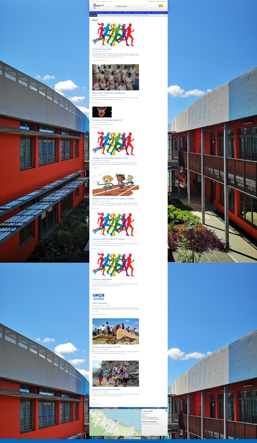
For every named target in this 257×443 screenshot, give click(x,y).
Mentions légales (163, 441)
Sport (149, 12)
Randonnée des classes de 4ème (106, 389)
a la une (104, 60)
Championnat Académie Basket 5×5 (107, 120)
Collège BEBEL (105, 51)
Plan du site (158, 441)
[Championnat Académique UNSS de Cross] (115, 143)
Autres (110, 1)
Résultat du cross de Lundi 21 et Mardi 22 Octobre (113, 199)
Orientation (142, 12)
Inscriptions (110, 12)
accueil (94, 60)
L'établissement (100, 12)
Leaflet (136, 435)
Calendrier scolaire (161, 1)
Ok (161, 5)
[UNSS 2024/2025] (115, 297)
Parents (98, 1)
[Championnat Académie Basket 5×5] (115, 112)
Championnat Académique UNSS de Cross (110, 158)
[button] (115, 421)
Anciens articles (96, 403)
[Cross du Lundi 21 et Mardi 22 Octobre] (115, 224)
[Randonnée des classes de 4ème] (115, 373)
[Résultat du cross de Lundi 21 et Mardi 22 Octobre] (115, 183)
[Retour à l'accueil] (103, 6)
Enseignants (104, 1)
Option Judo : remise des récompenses (108, 93)
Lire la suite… (121, 57)
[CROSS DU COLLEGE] (115, 34)
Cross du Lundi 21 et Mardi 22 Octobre (108, 239)
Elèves (92, 1)
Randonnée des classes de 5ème (106, 347)
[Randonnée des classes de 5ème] (115, 331)
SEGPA (135, 12)
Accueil (92, 12)
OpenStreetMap (139, 435)
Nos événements (150, 1)
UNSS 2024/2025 (99, 303)
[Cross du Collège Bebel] (115, 264)
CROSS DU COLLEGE (101, 49)
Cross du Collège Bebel (102, 279)
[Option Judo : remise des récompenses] (115, 77)
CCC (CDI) (127, 12)
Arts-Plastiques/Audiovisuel (159, 12)
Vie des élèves (118, 12)
